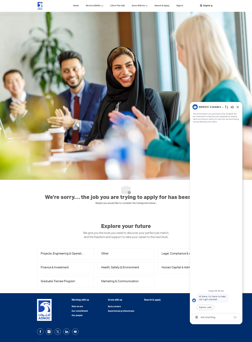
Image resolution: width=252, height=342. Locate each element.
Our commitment (80, 311)
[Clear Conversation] (226, 107)
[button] (206, 5)
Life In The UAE (117, 6)
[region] (216, 212)
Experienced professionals (121, 311)
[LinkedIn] (66, 331)
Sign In (179, 6)
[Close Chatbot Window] (238, 107)
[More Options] (196, 317)
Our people (77, 316)
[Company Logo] (40, 5)
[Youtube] (75, 331)
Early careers (114, 307)
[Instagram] (49, 331)
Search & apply (152, 300)
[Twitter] (58, 331)
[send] (235, 317)
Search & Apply (162, 6)
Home (76, 6)
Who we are (77, 307)
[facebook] (40, 331)
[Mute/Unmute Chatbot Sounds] (232, 107)
